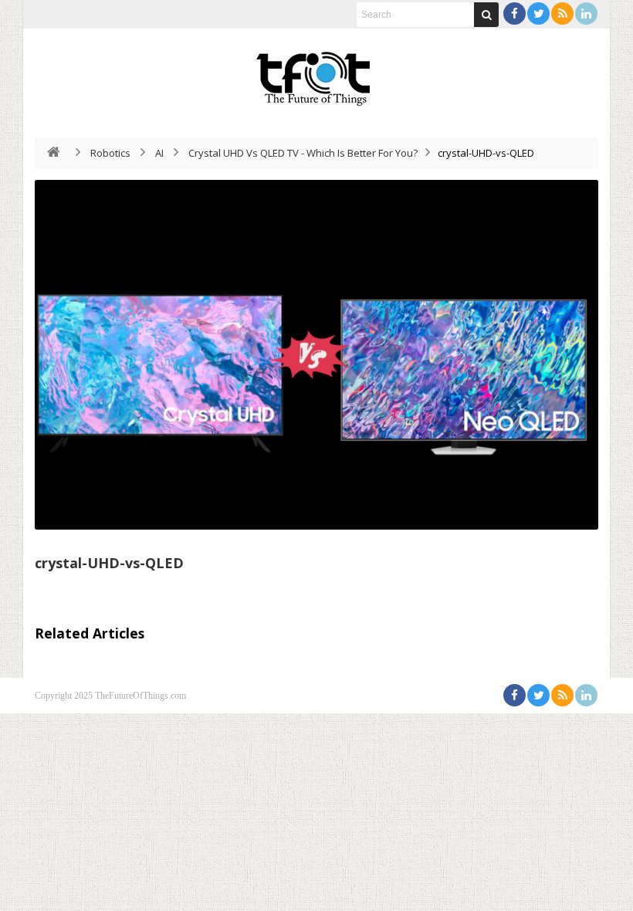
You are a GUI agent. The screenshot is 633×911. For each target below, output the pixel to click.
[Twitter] (538, 13)
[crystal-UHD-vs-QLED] (316, 355)
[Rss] (562, 13)
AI (159, 153)
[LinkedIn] (586, 13)
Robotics (110, 153)
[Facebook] (514, 13)
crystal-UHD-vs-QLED (109, 563)
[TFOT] (316, 73)
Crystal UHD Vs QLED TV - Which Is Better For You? (303, 153)
